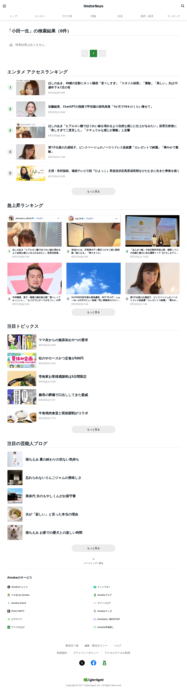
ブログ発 (67, 16)
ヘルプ (117, 645)
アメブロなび (17, 627)
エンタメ (40, 16)
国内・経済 (147, 16)
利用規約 (62, 652)
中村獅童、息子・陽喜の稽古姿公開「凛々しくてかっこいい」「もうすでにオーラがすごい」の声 (36, 299)
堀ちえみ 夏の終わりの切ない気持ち (52, 459)
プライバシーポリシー (86, 652)
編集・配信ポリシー (96, 645)
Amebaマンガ (105, 611)
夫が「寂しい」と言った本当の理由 (52, 514)
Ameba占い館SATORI (109, 619)
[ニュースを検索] (182, 6)
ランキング (173, 16)
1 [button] (93, 53)
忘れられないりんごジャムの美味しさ (53, 477)
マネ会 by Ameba (20, 594)
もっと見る (93, 191)
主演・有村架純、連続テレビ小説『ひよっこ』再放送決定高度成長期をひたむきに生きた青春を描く (114, 171)
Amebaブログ (105, 594)
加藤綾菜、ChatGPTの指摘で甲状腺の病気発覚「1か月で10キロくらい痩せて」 (100, 106)
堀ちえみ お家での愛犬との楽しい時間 (54, 532)
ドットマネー (104, 586)
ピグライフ (16, 619)
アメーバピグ (104, 603)
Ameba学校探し (106, 627)
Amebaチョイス (19, 586)
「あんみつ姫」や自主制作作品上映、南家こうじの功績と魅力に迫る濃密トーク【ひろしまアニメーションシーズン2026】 (154, 252)
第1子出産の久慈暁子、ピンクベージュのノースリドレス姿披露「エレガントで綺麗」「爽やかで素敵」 (154, 300)
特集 (93, 16)
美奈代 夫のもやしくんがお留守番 (51, 496)
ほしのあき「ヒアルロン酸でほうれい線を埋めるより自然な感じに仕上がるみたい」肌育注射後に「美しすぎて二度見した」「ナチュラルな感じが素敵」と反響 (112, 128)
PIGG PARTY (17, 611)
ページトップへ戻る (93, 563)
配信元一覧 (72, 645)
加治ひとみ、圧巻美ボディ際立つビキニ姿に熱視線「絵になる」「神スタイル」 (95, 251)
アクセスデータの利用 (117, 652)
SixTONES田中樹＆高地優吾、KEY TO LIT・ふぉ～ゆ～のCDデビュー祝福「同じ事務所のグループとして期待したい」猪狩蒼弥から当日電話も (96, 300)
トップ (13, 16)
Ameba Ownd (18, 603)
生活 (120, 16)
